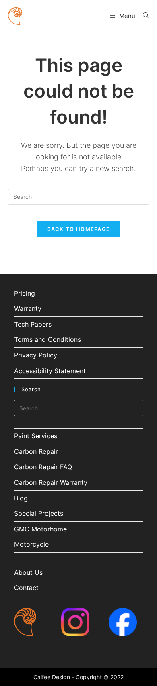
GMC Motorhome (40, 529)
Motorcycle (31, 544)
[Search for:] (143, 16)
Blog (21, 498)
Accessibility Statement (50, 371)
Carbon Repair (36, 451)
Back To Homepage (78, 229)
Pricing (24, 293)
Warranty (27, 308)
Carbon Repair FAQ (43, 467)
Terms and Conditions (47, 339)
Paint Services (35, 436)
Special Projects (38, 513)
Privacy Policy (35, 355)
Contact (26, 588)
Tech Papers (33, 324)
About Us (28, 572)
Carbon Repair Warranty (50, 482)
